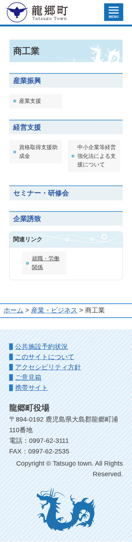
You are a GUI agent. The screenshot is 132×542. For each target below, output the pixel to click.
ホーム (13, 310)
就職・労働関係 (45, 263)
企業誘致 (27, 218)
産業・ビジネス (54, 310)
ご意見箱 (28, 377)
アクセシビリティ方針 (48, 367)
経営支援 (27, 127)
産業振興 (27, 80)
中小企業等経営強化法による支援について (96, 155)
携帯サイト (31, 387)
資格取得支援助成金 (38, 151)
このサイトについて (44, 357)
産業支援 (30, 101)
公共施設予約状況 (41, 346)
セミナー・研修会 (41, 193)
